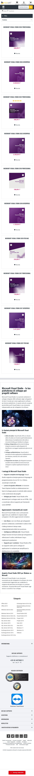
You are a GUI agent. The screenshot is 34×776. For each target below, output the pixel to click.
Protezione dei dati (10, 744)
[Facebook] (8, 736)
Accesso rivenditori (17, 740)
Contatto (18, 742)
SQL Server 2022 (5, 620)
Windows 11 (20, 628)
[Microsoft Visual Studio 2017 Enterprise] (17, 320)
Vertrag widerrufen (18, 772)
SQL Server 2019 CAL (7, 628)
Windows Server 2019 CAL (8, 618)
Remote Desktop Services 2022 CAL (23, 606)
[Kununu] (21, 736)
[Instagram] (25, 736)
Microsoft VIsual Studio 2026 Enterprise (17, 62)
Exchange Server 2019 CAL (8, 635)
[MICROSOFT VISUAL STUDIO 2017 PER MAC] (17, 355)
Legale (24, 740)
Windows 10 (20, 630)
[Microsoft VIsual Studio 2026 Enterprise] (17, 74)
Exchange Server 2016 (7, 632)
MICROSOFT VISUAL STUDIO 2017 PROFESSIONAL (17, 273)
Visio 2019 (19, 625)
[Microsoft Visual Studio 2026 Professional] (17, 39)
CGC (17, 744)
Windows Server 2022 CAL (8, 616)
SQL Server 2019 (5, 623)
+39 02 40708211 (17, 660)
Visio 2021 (19, 623)
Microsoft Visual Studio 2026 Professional (17, 27)
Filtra (5, 16)
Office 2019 (4, 606)
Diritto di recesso (27, 743)
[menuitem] (30, 3)
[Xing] (12, 736)
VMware (19, 632)
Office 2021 (4, 603)
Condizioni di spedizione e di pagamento (12, 743)
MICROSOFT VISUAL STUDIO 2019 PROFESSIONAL (17, 169)
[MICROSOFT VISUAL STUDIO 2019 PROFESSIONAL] (17, 180)
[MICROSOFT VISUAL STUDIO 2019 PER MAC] (17, 250)
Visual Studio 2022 (22, 613)
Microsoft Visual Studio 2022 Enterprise (17, 134)
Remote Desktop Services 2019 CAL (23, 610)
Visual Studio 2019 (22, 616)
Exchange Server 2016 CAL (24, 603)
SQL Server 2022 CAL (7, 625)
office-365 (29, 740)
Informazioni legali (23, 744)
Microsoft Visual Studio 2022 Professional (17, 97)
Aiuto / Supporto (11, 742)
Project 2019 (20, 620)
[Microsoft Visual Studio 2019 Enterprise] (17, 215)
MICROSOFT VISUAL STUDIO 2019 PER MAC (17, 238)
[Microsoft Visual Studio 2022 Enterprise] (17, 145)
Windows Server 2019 (7, 613)
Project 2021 (20, 618)
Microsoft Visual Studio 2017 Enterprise (17, 308)
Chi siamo (24, 742)
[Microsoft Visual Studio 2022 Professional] (17, 110)
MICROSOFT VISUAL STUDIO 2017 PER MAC (17, 343)
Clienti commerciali (6, 740)
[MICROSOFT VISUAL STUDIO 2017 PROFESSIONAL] (17, 285)
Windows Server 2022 (7, 609)
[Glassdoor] (17, 736)
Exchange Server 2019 (7, 630)
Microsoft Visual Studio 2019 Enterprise (17, 203)
